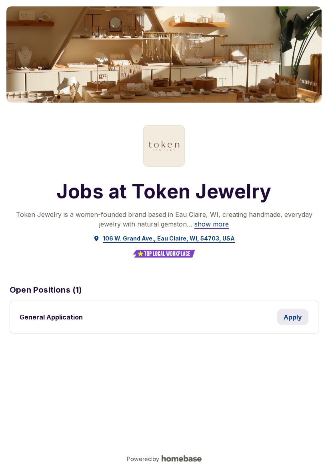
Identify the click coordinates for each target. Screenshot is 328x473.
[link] (211, 224)
